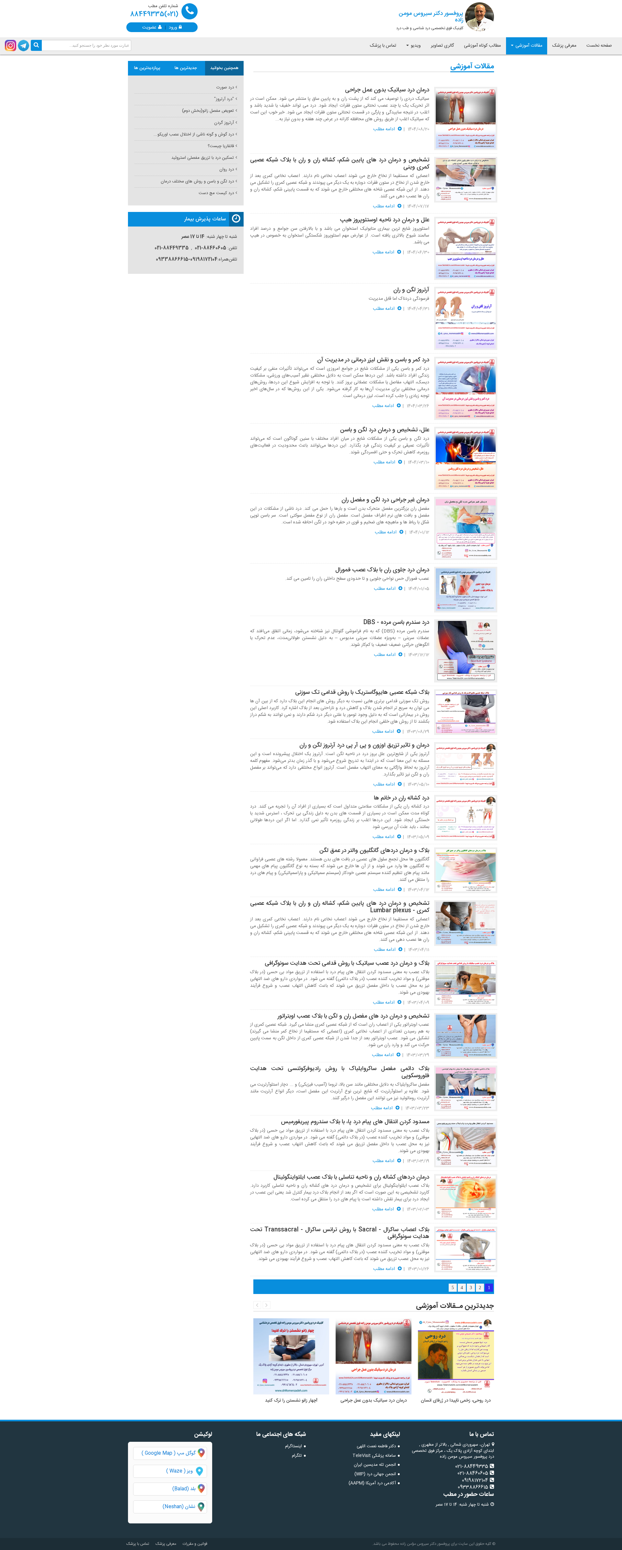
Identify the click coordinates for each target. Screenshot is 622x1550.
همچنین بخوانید (224, 68)
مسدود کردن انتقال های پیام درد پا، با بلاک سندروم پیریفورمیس (355, 1122)
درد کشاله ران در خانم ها (401, 798)
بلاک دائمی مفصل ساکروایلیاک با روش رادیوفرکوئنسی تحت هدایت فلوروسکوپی (339, 1072)
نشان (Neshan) (185, 1507)
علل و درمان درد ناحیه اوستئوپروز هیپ (384, 220)
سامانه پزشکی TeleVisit (374, 1455)
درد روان (226, 169)
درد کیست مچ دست (216, 193)
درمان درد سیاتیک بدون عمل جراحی (387, 90)
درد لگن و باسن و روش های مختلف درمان (197, 181)
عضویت (149, 27)
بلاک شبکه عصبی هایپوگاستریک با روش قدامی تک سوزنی (362, 692)
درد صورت (225, 87)
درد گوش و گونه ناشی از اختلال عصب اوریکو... (194, 134)
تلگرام (297, 1455)
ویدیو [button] (415, 46)
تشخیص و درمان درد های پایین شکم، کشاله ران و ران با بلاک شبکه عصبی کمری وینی (339, 163)
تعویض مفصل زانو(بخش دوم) (208, 110)
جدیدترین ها (186, 68)
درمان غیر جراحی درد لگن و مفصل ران (385, 500)
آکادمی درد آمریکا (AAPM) (372, 1483)
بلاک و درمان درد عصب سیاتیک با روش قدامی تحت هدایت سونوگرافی (347, 963)
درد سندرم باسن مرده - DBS (396, 622)
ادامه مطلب (384, 129)
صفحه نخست (599, 46)
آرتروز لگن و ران (411, 290)
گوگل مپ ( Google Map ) (169, 1453)
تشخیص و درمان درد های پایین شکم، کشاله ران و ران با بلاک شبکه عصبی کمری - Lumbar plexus (339, 907)
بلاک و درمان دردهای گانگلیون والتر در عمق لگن (374, 851)
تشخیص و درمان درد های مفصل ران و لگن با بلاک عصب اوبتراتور (353, 1016)
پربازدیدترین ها (147, 68)
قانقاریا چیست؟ (221, 146)
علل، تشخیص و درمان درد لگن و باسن (384, 430)
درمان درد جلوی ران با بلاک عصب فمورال (382, 570)
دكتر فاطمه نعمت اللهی (376, 1446)
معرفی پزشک (564, 46)
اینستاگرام (293, 1446)
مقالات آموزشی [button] (528, 46)
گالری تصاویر (442, 46)
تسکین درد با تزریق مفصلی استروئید (202, 157)
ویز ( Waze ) (179, 1471)
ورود (173, 27)
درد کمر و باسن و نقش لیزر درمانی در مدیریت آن (373, 360)
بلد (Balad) (184, 1489)
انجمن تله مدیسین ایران (375, 1464)
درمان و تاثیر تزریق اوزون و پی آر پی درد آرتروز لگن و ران (364, 745)
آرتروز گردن (224, 122)
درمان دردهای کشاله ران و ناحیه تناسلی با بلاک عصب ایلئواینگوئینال (351, 1177)
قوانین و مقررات (195, 1544)
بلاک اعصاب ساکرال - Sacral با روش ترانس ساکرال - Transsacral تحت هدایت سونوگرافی (339, 1233)
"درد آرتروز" (224, 99)
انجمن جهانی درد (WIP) (375, 1474)
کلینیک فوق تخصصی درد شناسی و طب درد (429, 20)
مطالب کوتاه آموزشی (482, 46)
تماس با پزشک (383, 46)
